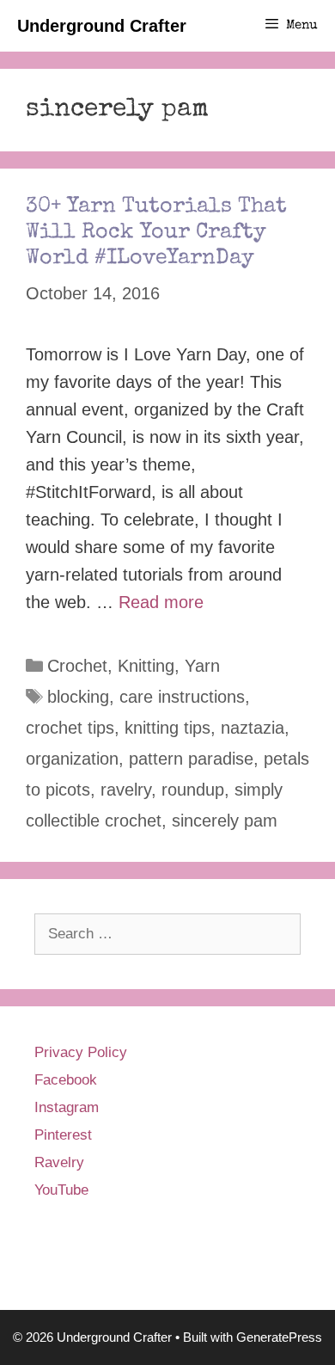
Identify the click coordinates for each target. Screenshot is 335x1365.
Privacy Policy (80, 1052)
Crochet (77, 665)
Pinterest (63, 1135)
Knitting (146, 665)
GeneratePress (279, 1337)
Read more (161, 602)
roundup (192, 789)
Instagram (66, 1107)
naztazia (252, 727)
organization (72, 758)
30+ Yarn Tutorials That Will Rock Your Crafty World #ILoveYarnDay (156, 232)
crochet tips (70, 727)
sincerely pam (224, 820)
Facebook (65, 1080)
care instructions (182, 696)
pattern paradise (191, 758)
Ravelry (59, 1162)
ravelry (125, 789)
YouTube (61, 1190)
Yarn (202, 665)
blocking (78, 696)
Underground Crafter (101, 25)
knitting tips (167, 727)
